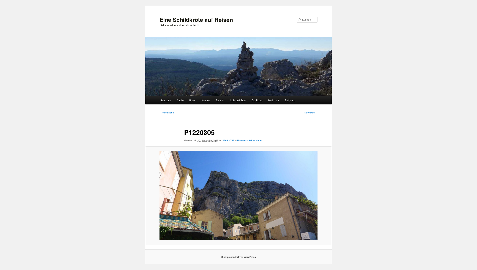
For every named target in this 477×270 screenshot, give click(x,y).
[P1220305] (238, 195)
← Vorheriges (166, 112)
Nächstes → (311, 112)
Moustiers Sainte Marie (249, 140)
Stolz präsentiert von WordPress (238, 257)
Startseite (165, 100)
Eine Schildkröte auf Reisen (196, 19)
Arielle (180, 100)
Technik (220, 100)
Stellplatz (290, 100)
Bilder (192, 100)
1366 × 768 (228, 140)
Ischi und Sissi (238, 100)
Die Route (257, 100)
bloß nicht (273, 100)
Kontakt (205, 100)
